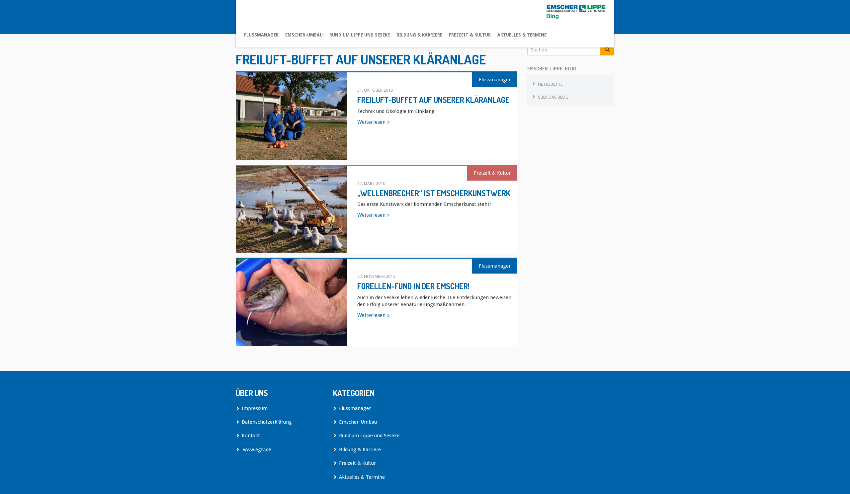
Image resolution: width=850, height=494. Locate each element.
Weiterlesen (371, 122)
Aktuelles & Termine (522, 35)
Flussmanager (261, 35)
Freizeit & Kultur (470, 35)
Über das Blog (553, 97)
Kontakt (251, 436)
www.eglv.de (256, 450)
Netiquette (550, 84)
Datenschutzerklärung (267, 422)
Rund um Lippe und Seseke (359, 35)
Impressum (255, 408)
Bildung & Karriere (419, 35)
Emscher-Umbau (304, 35)
